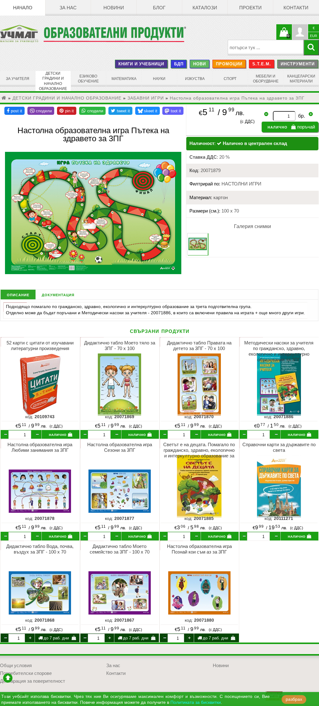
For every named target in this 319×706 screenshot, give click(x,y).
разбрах (294, 699)
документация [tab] (58, 294)
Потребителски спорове (26, 673)
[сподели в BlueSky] (147, 111)
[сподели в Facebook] (14, 111)
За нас (68, 7)
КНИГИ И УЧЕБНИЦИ (141, 64)
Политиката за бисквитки (195, 702)
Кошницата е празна (284, 36)
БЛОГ (159, 7)
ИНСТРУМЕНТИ (298, 64)
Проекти (250, 7)
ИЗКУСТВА (195, 79)
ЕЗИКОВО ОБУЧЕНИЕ (88, 78)
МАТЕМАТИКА (124, 79)
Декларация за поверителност (32, 681)
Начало (22, 7)
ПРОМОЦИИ (229, 64)
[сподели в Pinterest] (66, 111)
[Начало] (4, 98)
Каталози (205, 7)
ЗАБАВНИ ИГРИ (145, 98)
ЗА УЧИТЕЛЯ (17, 79)
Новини (113, 7)
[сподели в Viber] (40, 111)
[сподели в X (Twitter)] (120, 111)
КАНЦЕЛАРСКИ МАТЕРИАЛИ (301, 78)
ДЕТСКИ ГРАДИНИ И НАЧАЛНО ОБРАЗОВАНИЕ (53, 81)
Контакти (295, 7)
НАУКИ (159, 79)
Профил (300, 32)
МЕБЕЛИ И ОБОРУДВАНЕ (266, 78)
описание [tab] (18, 294)
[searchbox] (265, 47)
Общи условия (16, 665)
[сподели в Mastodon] (172, 111)
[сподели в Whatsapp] (92, 111)
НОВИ (199, 64)
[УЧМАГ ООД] (21, 33)
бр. (301, 116)
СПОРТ (230, 79)
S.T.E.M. (261, 64)
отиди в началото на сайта (7, 678)
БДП (178, 64)
